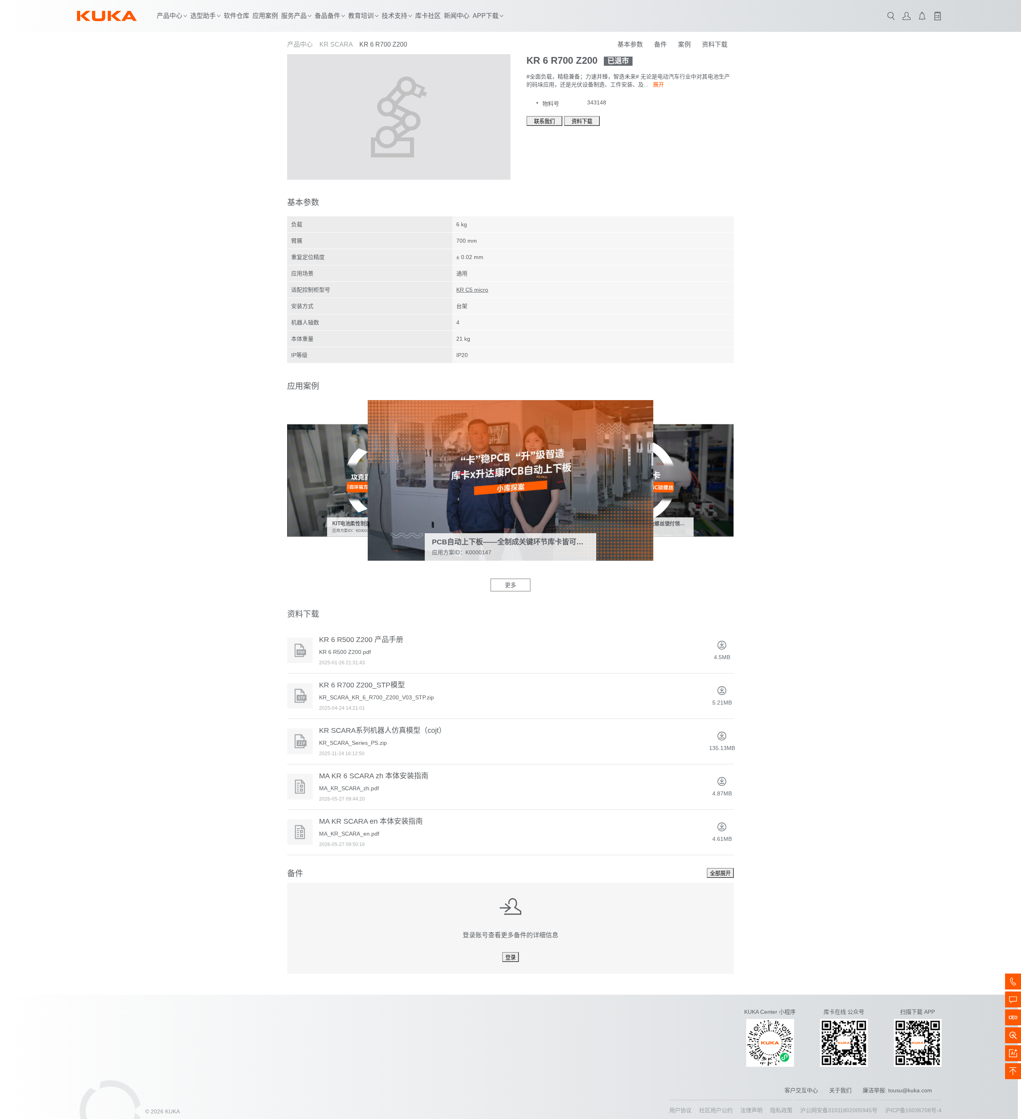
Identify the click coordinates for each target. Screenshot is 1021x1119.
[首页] (107, 16)
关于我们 (840, 1090)
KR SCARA (336, 44)
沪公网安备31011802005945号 (838, 1110)
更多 (510, 585)
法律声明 (751, 1110)
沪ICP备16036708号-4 (913, 1110)
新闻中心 (456, 15)
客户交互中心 (801, 1090)
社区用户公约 (716, 1110)
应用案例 (265, 15)
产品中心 (300, 44)
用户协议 (680, 1110)
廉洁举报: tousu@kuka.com (897, 1090)
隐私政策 (781, 1110)
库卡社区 (428, 15)
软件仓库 (236, 15)
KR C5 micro (472, 290)
